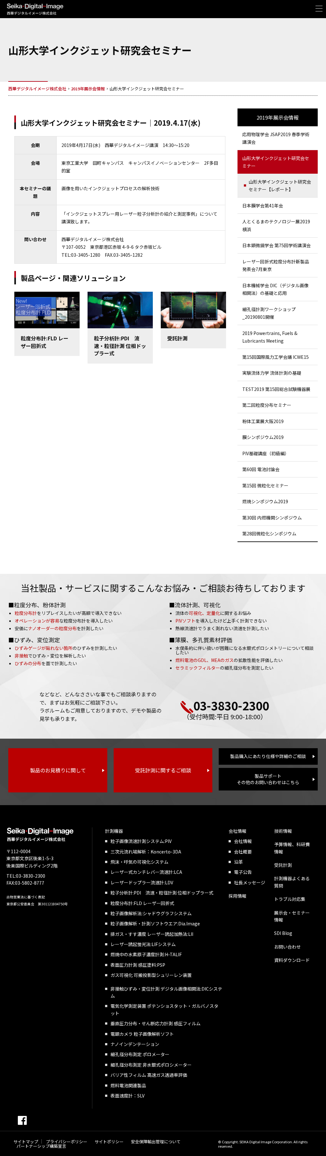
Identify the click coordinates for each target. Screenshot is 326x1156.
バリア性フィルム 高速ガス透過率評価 (148, 1075)
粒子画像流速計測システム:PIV (141, 841)
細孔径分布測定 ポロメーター (139, 1054)
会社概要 (243, 851)
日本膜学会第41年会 (262, 205)
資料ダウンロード (292, 960)
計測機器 (114, 831)
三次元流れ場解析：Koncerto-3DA (145, 851)
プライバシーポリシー (66, 1142)
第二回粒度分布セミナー (266, 405)
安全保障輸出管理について (156, 1142)
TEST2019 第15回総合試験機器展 (276, 389)
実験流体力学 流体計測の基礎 (271, 373)
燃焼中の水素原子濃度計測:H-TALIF (146, 954)
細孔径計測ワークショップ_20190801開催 (269, 313)
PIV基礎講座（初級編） (265, 453)
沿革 (238, 862)
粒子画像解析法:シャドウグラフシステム (151, 913)
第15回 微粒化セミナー (265, 485)
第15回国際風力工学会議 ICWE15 (275, 357)
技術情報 (283, 831)
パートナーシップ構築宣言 (41, 1146)
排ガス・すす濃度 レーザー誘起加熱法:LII (151, 934)
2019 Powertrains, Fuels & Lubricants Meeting (269, 337)
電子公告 (243, 872)
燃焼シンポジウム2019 (265, 501)
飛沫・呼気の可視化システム (139, 862)
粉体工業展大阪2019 (263, 421)
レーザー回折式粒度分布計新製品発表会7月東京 (275, 265)
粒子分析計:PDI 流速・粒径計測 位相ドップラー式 (161, 892)
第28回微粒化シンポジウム (269, 533)
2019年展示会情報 (278, 117)
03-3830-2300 (231, 705)
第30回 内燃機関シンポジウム (272, 517)
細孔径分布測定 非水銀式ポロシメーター (151, 1065)
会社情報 (237, 831)
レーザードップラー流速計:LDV (141, 882)
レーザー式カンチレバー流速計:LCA (146, 872)
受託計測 (283, 865)
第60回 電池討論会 (261, 469)
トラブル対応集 (289, 899)
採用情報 (237, 896)
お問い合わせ (287, 947)
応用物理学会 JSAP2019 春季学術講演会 (275, 138)
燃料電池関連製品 (128, 1085)
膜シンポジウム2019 (263, 437)
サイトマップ (25, 1142)
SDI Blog (283, 933)
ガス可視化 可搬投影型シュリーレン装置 (151, 975)
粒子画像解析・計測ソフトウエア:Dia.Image (155, 923)
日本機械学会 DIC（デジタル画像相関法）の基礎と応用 (275, 289)
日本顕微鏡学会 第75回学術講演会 (276, 245)
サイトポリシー (109, 1142)
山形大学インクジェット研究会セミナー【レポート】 (280, 185)
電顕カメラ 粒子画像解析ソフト (142, 1034)
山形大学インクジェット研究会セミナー (275, 162)
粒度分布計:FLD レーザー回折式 (142, 903)
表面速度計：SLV (127, 1095)
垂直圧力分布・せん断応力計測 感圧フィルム (155, 1023)
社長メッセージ (249, 882)
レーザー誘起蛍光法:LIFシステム (143, 944)
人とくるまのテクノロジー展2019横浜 (276, 225)
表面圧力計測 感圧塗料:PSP (137, 965)
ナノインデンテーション (134, 1044)
